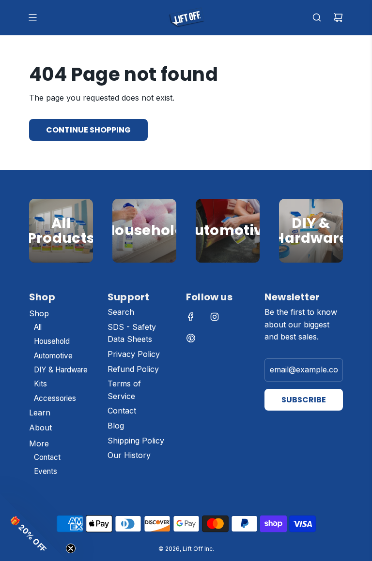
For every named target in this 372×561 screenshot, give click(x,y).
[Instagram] (214, 316)
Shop (61, 261)
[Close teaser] (71, 548)
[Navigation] (32, 17)
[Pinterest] (191, 338)
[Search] (316, 17)
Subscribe (303, 399)
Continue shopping (88, 129)
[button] (34, 527)
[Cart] (338, 17)
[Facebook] (191, 316)
